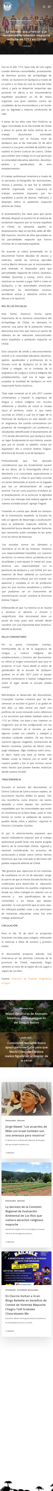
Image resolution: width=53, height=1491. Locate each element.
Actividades (10, 1290)
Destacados (20, 25)
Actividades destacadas (20, 20)
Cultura (39, 20)
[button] (49, 6)
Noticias (34, 25)
